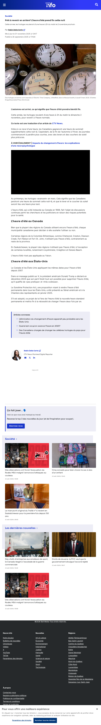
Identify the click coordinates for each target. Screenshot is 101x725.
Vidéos (5, 647)
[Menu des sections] (4, 4)
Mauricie (71, 658)
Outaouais (72, 673)
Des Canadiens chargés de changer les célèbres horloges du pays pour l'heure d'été (52, 332)
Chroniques (7, 644)
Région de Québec (75, 676)
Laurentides (73, 667)
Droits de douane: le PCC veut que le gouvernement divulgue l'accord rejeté (70, 560)
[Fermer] (97, 709)
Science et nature (43, 658)
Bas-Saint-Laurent (75, 641)
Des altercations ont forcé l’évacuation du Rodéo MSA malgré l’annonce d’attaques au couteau (25, 473)
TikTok (5, 655)
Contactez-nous (9, 692)
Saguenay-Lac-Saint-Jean (79, 682)
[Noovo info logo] (50, 5)
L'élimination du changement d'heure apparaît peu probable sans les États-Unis (51, 320)
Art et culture (41, 638)
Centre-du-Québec (76, 644)
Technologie (40, 667)
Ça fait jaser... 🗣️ (16, 411)
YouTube (6, 653)
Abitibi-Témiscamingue (77, 638)
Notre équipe (8, 638)
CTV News (57, 123)
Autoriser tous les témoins (45, 720)
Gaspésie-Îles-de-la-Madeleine (80, 679)
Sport (38, 664)
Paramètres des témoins (12, 659)
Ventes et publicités (11, 704)
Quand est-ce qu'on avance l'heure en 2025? (39, 326)
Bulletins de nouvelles (11, 641)
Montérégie (72, 670)
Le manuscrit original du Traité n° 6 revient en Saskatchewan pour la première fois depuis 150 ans (27, 513)
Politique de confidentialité (13, 698)
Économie (39, 641)
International (41, 647)
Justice (38, 650)
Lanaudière (72, 655)
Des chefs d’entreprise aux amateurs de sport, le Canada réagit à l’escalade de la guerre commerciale (26, 562)
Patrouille (39, 653)
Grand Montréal (74, 653)
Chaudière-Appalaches (77, 647)
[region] (50, 715)
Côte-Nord (72, 664)
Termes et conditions (11, 701)
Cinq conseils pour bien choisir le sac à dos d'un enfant (72, 471)
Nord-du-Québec (75, 661)
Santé (38, 655)
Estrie (70, 650)
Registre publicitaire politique (14, 695)
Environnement (42, 644)
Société (8, 16)
